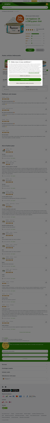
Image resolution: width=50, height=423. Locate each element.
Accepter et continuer (25, 79)
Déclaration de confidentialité (34, 72)
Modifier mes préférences (25, 75)
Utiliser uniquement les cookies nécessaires (25, 83)
